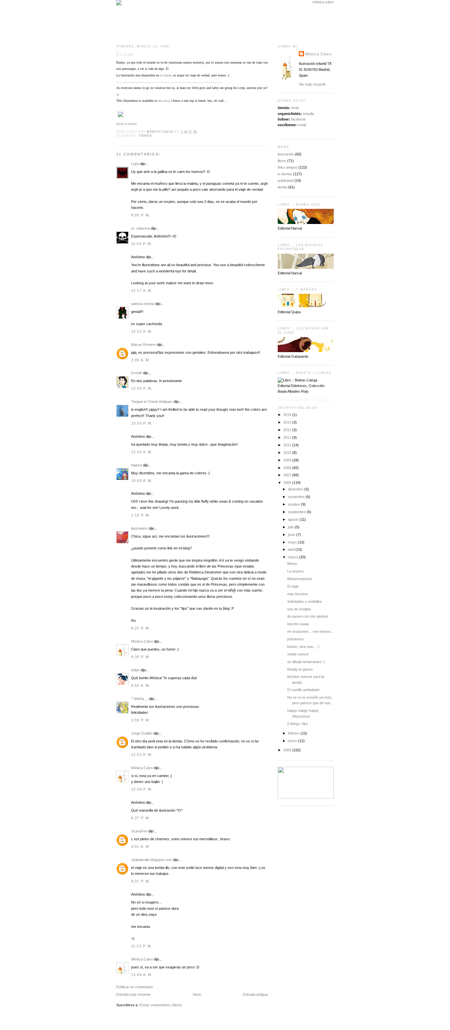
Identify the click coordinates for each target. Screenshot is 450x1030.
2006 (287, 483)
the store (163, 100)
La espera (295, 571)
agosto (294, 519)
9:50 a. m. (140, 685)
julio (291, 527)
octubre (294, 504)
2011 (287, 445)
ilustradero (139, 528)
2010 (287, 453)
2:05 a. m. (140, 360)
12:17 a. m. (142, 290)
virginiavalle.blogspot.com (151, 860)
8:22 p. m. (140, 628)
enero (293, 741)
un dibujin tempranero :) (306, 662)
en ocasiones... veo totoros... (310, 631)
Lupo (135, 164)
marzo (293, 557)
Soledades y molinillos (304, 601)
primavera (295, 639)
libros (282, 161)
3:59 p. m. (140, 720)
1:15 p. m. (140, 515)
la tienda (165, 75)
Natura (136, 465)
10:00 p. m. (142, 423)
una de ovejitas (299, 609)
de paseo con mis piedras (307, 616)
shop (295, 108)
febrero (294, 733)
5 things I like (297, 724)
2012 (287, 437)
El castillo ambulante (303, 690)
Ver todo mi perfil (312, 84)
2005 (287, 750)
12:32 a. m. (142, 331)
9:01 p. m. (140, 881)
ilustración (286, 154)
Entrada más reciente (133, 994)
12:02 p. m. (142, 755)
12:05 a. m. (142, 975)
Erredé (136, 373)
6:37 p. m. (140, 818)
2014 (287, 422)
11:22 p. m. (142, 946)
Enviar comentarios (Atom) (160, 1005)
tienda (145, 135)
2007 (287, 475)
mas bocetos (297, 594)
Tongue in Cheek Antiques (152, 402)
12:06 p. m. (142, 789)
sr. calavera (140, 228)
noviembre (297, 497)
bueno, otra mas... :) (303, 647)
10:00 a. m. (142, 481)
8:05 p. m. (140, 215)
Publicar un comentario (134, 987)
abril (291, 549)
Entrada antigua (255, 994)
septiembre (297, 512)
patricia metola (142, 304)
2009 (287, 460)
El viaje (292, 586)
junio (292, 535)
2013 (287, 430)
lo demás (285, 174)
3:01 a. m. (140, 847)
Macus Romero (143, 345)
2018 (287, 415)
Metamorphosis (299, 579)
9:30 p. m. (140, 657)
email (302, 125)
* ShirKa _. (139, 699)
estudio (308, 114)
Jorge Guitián (142, 733)
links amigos (287, 167)
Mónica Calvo (142, 641)
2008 (287, 468)
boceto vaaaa (298, 624)
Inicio (197, 994)
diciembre (296, 489)
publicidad (286, 180)
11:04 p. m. (142, 244)
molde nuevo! (298, 654)
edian (135, 670)
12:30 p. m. (142, 388)
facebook (298, 119)
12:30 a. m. (142, 452)
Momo (292, 564)
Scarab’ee (139, 831)
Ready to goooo (300, 669)
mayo (293, 542)
